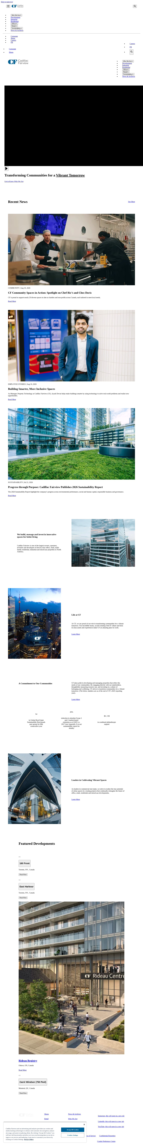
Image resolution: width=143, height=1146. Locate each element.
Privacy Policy (29, 1139)
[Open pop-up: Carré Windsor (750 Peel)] (19, 1075)
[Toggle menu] (8, 6)
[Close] (84, 1124)
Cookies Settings (72, 1135)
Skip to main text (7, 2)
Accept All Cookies (73, 1130)
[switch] (135, 6)
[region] (45, 1132)
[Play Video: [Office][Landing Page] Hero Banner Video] (6, 168)
